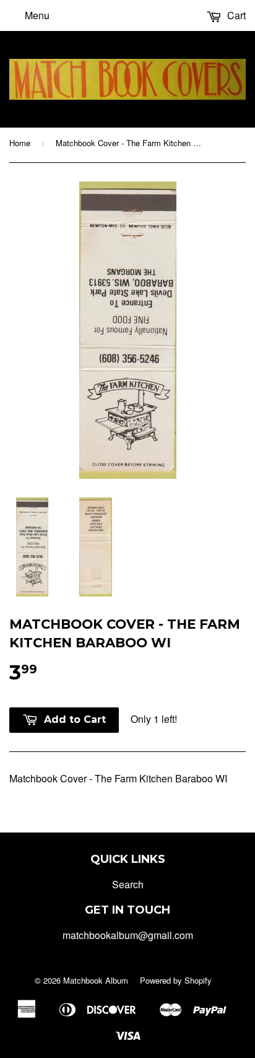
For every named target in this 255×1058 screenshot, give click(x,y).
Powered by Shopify (176, 980)
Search (128, 884)
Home (19, 143)
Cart (235, 15)
